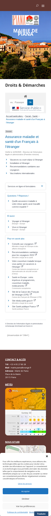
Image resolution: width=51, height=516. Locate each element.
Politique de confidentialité (17, 512)
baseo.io (29, 326)
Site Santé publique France (24, 306)
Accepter (25, 491)
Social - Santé (31, 116)
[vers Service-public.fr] (27, 109)
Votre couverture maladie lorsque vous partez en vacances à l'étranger (26, 264)
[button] (47, 456)
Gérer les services (25, 484)
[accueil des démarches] (25, 96)
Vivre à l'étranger (19, 227)
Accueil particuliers (14, 116)
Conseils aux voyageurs (23, 244)
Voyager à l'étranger (21, 221)
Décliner (25, 498)
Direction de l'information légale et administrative (25, 324)
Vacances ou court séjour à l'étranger (26, 160)
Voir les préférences (25, 506)
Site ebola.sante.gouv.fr (22, 301)
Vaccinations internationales (22, 173)
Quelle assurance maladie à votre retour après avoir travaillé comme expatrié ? (26, 204)
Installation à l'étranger (20, 163)
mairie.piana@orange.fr (21, 367)
